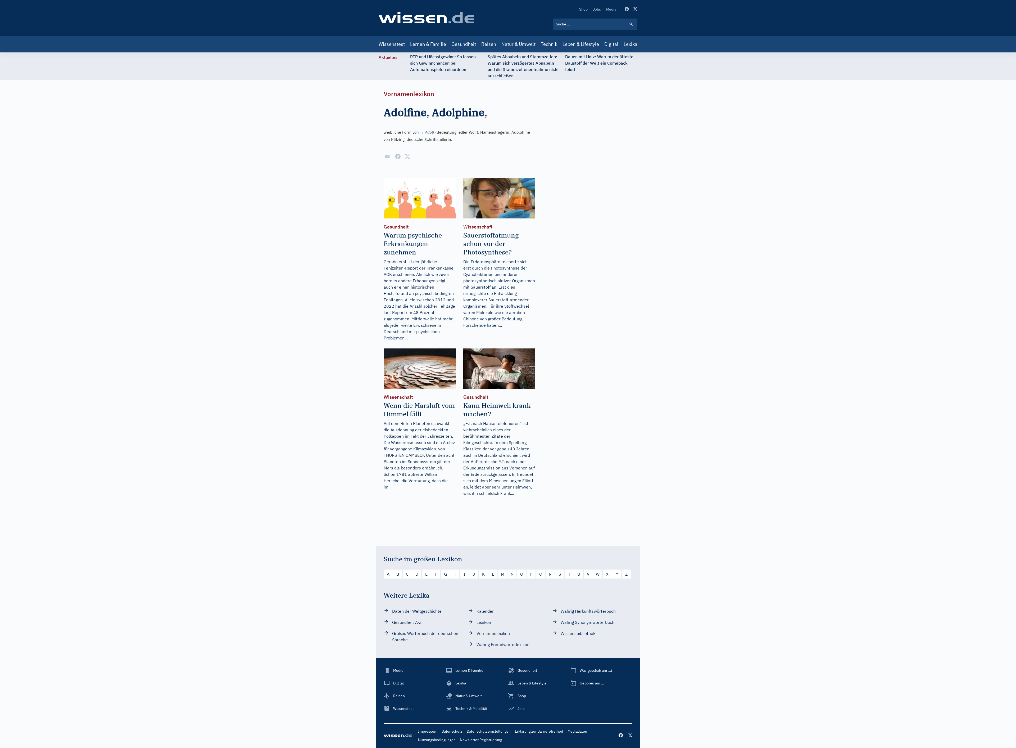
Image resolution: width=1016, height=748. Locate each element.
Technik (549, 44)
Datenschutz (452, 731)
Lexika (630, 44)
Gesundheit (463, 44)
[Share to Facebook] (398, 156)
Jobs (597, 9)
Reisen (488, 44)
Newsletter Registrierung (481, 739)
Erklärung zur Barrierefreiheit (539, 731)
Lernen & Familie (428, 44)
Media (611, 9)
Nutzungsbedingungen (437, 739)
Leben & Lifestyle (581, 44)
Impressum (427, 731)
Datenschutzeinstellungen (489, 731)
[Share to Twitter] (407, 156)
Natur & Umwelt (518, 44)
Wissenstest (392, 44)
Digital (611, 44)
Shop (583, 9)
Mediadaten (577, 731)
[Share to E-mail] (387, 156)
